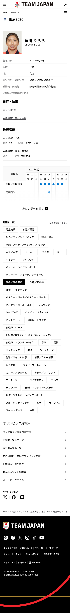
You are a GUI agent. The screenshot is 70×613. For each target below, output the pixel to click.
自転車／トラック (36, 319)
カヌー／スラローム (16, 372)
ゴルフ (54, 380)
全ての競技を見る (57, 222)
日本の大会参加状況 (13, 464)
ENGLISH (36, 562)
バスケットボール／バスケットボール (26, 297)
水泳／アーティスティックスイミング (25, 244)
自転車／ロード (14, 327)
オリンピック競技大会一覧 (17, 431)
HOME (6, 511)
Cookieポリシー (33, 553)
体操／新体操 (37, 282)
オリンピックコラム (13, 480)
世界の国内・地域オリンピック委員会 (23, 456)
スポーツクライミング (17, 402)
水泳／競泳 (28, 229)
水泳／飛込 (47, 237)
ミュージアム (9, 562)
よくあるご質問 (10, 548)
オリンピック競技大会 (28, 511)
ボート (60, 252)
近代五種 (10, 365)
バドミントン (47, 350)
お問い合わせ (26, 548)
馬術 (56, 342)
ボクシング (28, 259)
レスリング (44, 304)
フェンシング (13, 350)
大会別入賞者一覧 (12, 448)
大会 (14, 511)
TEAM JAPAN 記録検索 (14, 472)
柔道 (29, 350)
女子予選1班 (9, 110)
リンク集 (39, 548)
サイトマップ (52, 548)
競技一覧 (57, 511)
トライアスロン (35, 380)
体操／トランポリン (16, 289)
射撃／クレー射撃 (43, 357)
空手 (39, 402)
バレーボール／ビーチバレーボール (24, 274)
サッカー (29, 252)
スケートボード (14, 410)
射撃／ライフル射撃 (16, 357)
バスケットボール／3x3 (18, 304)
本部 (32, 410)
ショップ (22, 562)
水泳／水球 (12, 252)
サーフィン (54, 402)
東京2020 (45, 511)
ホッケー (10, 259)
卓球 (43, 342)
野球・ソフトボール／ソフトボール (24, 395)
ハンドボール (13, 319)
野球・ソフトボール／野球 (39, 387)
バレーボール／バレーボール (21, 267)
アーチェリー (13, 380)
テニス (45, 252)
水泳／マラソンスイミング (20, 237)
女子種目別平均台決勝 (14, 118)
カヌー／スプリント (44, 372)
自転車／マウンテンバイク (20, 342)
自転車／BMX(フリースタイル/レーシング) (28, 335)
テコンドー (12, 387)
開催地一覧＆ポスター (14, 440)
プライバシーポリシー (13, 553)
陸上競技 (10, 229)
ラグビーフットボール (34, 365)
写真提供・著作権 (51, 553)
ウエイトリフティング (36, 312)
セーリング (12, 312)
